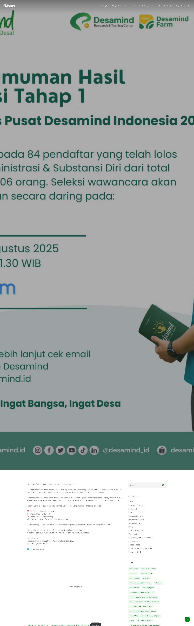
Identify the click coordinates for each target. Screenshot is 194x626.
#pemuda (158, 583)
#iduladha (133, 573)
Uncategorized (134, 552)
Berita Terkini (89, 247)
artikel (132, 621)
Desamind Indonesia (80, 272)
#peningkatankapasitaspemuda (141, 592)
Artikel (130, 502)
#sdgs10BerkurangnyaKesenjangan (143, 611)
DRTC (130, 527)
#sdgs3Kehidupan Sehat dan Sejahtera (144, 602)
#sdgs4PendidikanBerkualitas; (141, 606)
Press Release (134, 545)
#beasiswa (134, 569)
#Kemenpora (134, 578)
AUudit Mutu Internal (145, 621)
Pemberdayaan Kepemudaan (140, 537)
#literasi (146, 578)
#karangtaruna (146, 573)
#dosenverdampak (148, 569)
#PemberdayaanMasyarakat (140, 583)
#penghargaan (148, 588)
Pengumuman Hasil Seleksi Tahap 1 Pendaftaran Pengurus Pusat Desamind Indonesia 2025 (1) (58, 625)
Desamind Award (135, 516)
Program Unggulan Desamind (140, 548)
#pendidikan (134, 588)
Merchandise (133, 534)
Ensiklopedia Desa (135, 530)
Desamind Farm (135, 523)
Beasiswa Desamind (136, 505)
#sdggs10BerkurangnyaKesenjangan (143, 597)
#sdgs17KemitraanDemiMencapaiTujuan (145, 616)
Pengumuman (106, 247)
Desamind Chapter (136, 520)
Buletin (131, 512)
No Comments (117, 272)
